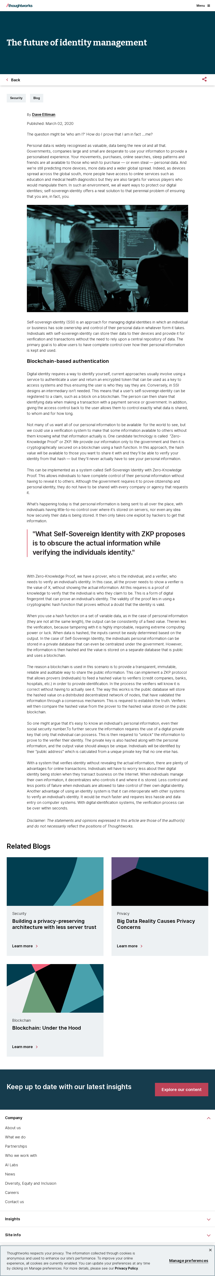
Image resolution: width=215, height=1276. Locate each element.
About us (13, 1128)
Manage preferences (188, 1260)
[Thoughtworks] (19, 6)
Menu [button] (201, 5)
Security (16, 98)
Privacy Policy (126, 1268)
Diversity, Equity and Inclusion (30, 1183)
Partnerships (16, 1146)
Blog (36, 98)
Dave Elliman (43, 114)
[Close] (210, 1250)
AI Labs (11, 1165)
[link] (181, 1089)
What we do (15, 1137)
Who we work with (21, 1155)
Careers (12, 1192)
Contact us (14, 1202)
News (10, 1174)
